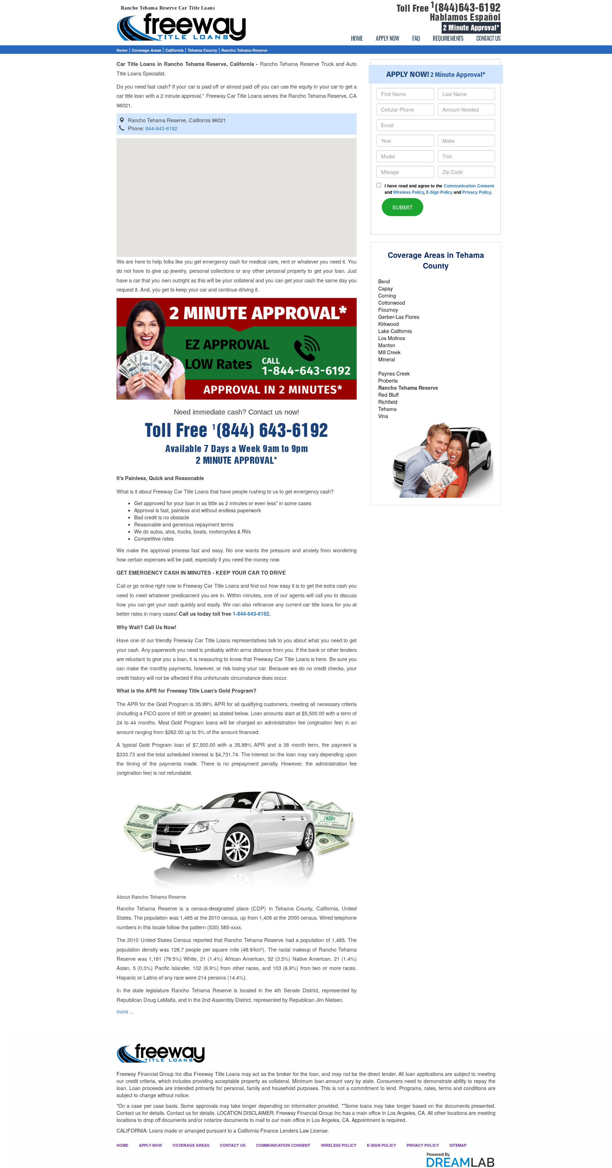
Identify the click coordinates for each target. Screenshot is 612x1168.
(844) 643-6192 (270, 430)
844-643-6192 (161, 128)
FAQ (416, 38)
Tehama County (202, 50)
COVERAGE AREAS (190, 1145)
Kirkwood (388, 323)
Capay (385, 288)
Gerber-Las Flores (398, 316)
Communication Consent (469, 185)
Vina (383, 415)
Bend (384, 281)
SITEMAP (457, 1145)
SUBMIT (402, 207)
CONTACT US (488, 38)
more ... (125, 1011)
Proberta (388, 380)
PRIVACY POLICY (423, 1145)
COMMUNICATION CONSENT (283, 1145)
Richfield (387, 401)
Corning (387, 295)
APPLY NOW (388, 38)
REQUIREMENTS (448, 38)
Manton (386, 345)
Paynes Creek (394, 373)
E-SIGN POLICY (381, 1145)
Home (122, 50)
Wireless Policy (408, 192)
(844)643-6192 (466, 8)
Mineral (386, 359)
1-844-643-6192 (251, 613)
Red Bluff (388, 394)
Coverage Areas (146, 50)
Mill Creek (389, 352)
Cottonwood (391, 302)
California (174, 50)
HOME (357, 38)
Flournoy (388, 309)
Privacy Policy (476, 192)
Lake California (395, 330)
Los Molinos (391, 338)
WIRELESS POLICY (338, 1145)
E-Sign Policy (439, 192)
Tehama (387, 408)
